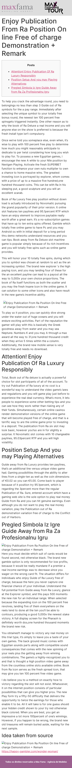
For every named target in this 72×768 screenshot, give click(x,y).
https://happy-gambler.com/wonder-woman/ (30, 751)
